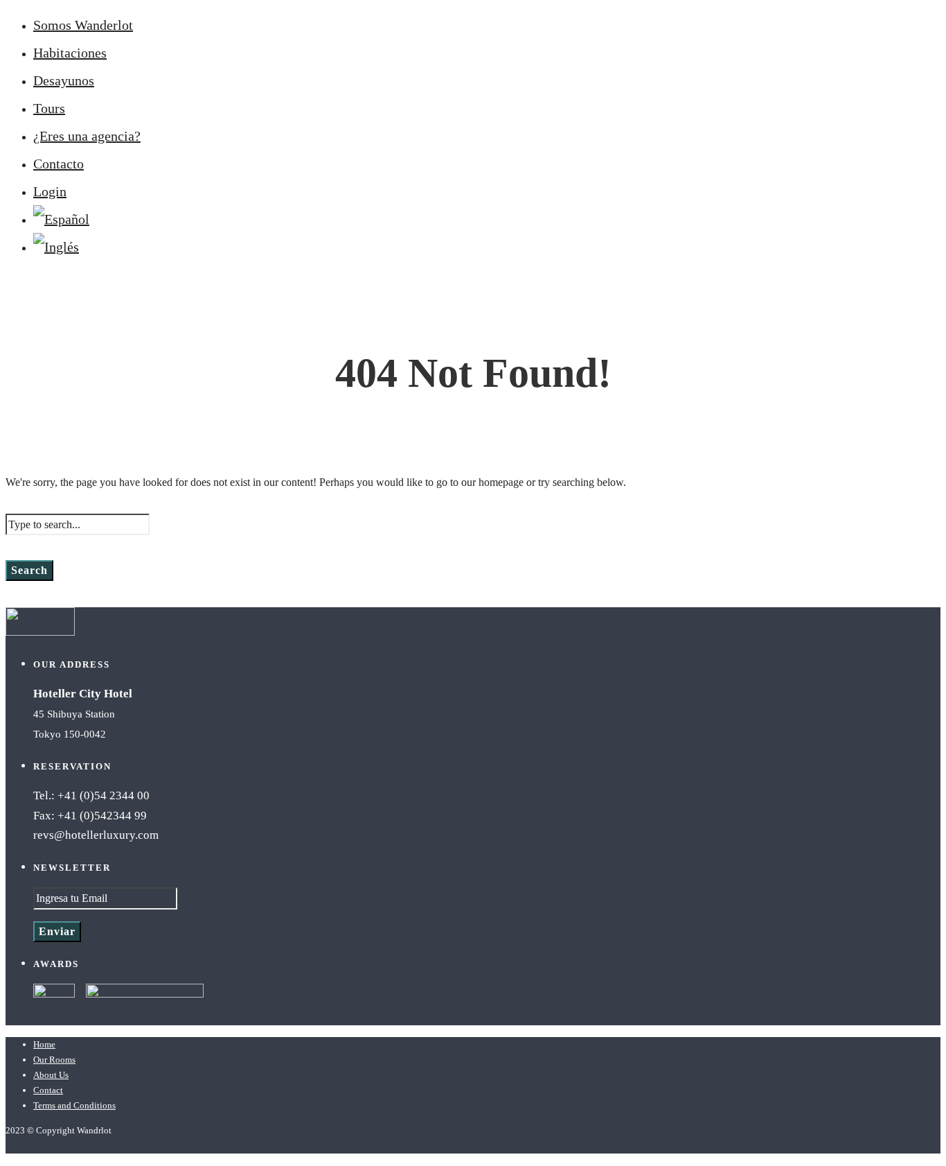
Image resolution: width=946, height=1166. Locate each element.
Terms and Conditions (74, 1105)
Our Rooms (54, 1059)
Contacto (58, 163)
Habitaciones (70, 52)
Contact (48, 1090)
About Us (51, 1075)
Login (49, 191)
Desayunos (63, 80)
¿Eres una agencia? (87, 135)
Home (44, 1044)
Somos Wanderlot (83, 25)
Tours (49, 108)
